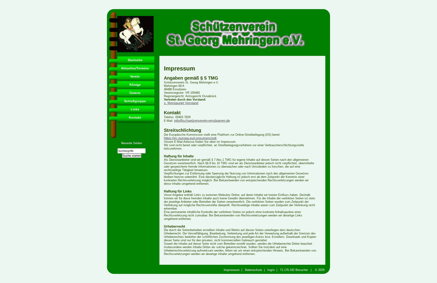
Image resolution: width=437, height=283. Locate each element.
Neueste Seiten (131, 143)
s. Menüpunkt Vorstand (181, 103)
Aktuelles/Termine (135, 68)
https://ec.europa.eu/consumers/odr (190, 138)
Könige (135, 84)
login (271, 270)
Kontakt (135, 117)
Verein (135, 76)
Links (135, 109)
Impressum (232, 270)
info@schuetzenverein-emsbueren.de (202, 120)
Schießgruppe (135, 101)
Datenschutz (253, 270)
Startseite (135, 60)
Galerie (135, 93)
